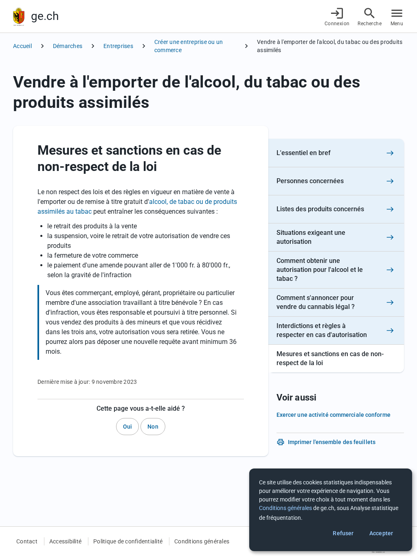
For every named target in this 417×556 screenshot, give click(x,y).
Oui (127, 426)
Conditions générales (201, 541)
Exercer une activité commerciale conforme (334, 415)
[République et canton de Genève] (18, 16)
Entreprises (118, 46)
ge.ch (45, 16)
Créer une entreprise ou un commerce (188, 46)
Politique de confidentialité (127, 541)
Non (152, 426)
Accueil (22, 46)
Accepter (381, 533)
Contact (26, 541)
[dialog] (330, 509)
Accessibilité (65, 541)
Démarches (67, 46)
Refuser (343, 533)
